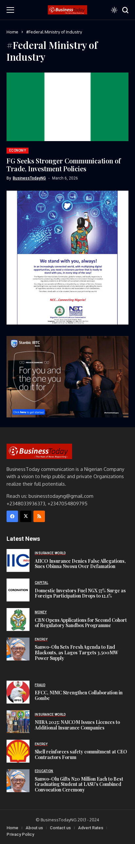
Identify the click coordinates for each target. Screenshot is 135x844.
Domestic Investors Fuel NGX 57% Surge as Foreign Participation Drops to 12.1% (80, 593)
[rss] (39, 516)
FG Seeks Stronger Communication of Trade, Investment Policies (64, 164)
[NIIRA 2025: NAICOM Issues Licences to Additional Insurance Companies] (18, 721)
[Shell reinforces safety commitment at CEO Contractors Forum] (18, 751)
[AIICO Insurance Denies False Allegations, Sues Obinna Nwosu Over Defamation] (18, 560)
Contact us (60, 827)
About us (34, 827)
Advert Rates (90, 827)
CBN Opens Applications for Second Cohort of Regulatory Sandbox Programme (81, 623)
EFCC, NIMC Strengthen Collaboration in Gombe (79, 695)
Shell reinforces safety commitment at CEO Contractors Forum (81, 754)
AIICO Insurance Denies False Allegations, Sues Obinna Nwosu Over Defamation (80, 564)
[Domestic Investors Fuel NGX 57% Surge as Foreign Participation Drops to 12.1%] (18, 590)
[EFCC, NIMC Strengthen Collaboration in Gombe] (18, 692)
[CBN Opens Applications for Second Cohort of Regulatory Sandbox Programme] (18, 619)
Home (12, 31)
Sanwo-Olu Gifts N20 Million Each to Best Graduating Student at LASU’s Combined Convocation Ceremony (79, 784)
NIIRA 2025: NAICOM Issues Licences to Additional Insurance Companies (77, 725)
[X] (25, 516)
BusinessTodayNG (29, 178)
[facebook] (12, 516)
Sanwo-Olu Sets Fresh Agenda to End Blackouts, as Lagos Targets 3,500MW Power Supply (76, 652)
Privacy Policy (20, 834)
